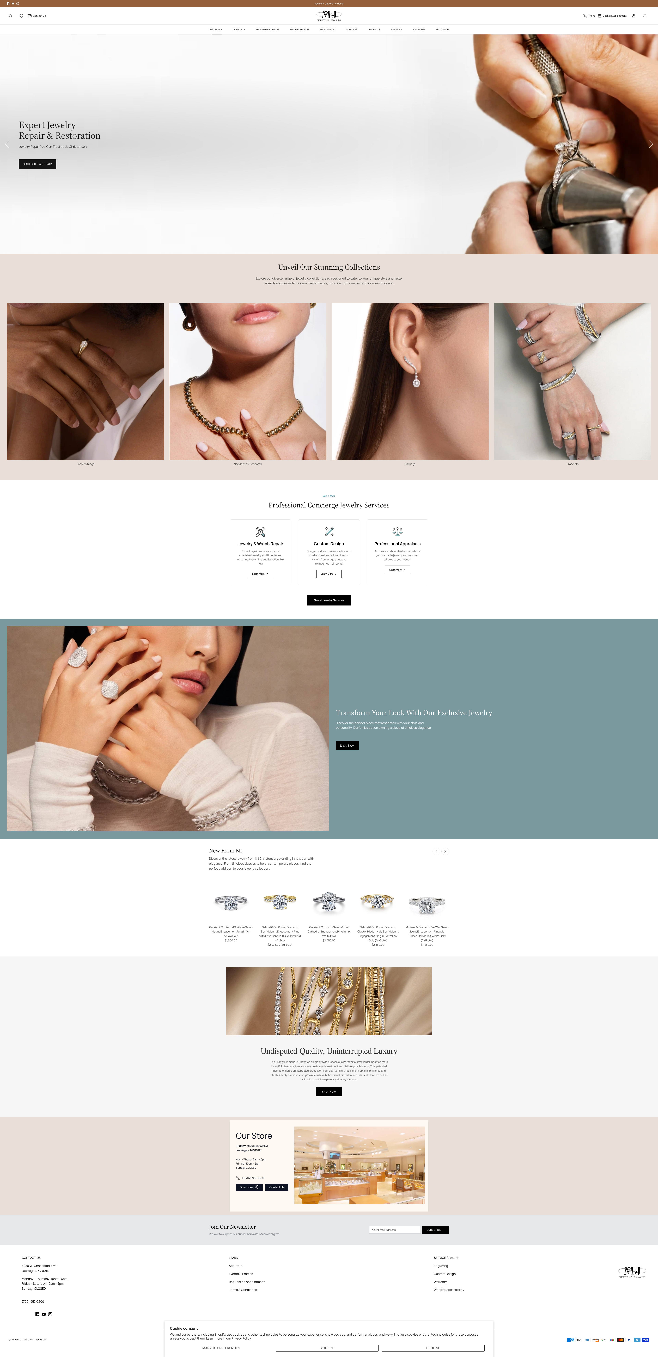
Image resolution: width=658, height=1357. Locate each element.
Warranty (440, 1282)
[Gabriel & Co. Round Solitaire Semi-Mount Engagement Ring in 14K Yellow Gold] (231, 901)
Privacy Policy (241, 1338)
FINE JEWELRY (328, 29)
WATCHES (351, 29)
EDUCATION (442, 29)
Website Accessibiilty (449, 1290)
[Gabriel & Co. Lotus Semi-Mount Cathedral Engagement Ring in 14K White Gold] (329, 901)
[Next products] (445, 851)
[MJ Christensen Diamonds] (329, 16)
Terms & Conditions (243, 1290)
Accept (327, 1348)
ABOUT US (374, 29)
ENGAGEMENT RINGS (267, 29)
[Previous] (7, 144)
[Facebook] (8, 3)
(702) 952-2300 (33, 1301)
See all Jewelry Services (329, 600)
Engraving (441, 1266)
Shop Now (31, 169)
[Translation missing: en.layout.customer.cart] (645, 16)
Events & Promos (241, 1274)
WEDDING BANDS (299, 29)
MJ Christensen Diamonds (31, 1339)
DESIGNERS (215, 29)
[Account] (634, 16)
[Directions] (21, 16)
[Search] (10, 16)
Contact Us (276, 1187)
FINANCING (419, 29)
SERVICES (396, 29)
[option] (329, 144)
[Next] (651, 144)
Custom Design (445, 1274)
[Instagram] (17, 3)
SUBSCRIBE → (436, 1229)
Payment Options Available (328, 3)
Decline (433, 1348)
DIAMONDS (239, 29)
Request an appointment (247, 1282)
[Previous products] (436, 851)
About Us (235, 1266)
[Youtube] (13, 3)
